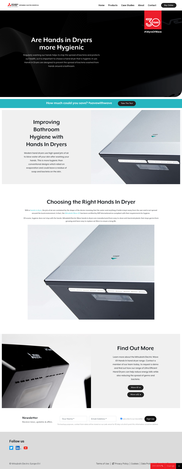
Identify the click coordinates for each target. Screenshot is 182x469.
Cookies (135, 463)
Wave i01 (135, 387)
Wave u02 (135, 394)
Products (112, 5)
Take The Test (127, 103)
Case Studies (127, 5)
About (141, 5)
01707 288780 (156, 466)
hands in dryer (35, 210)
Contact (152, 5)
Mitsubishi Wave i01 (72, 213)
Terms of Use (102, 463)
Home (101, 5)
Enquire (169, 466)
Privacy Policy (122, 463)
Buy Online (168, 5)
